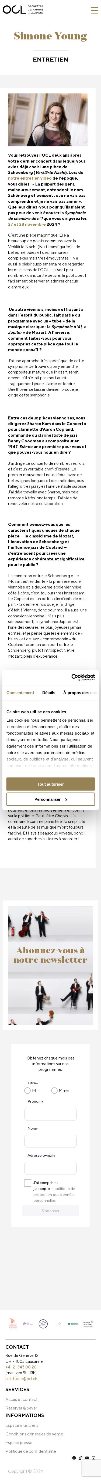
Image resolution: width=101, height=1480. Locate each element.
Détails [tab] (48, 692)
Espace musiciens (21, 1425)
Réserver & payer (21, 1408)
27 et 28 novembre (27, 224)
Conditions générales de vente (34, 1434)
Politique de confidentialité (30, 1451)
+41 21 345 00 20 (21, 1366)
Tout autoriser (50, 784)
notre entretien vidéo (30, 178)
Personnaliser (47, 799)
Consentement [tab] (20, 692)
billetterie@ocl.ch (21, 1378)
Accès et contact (21, 1399)
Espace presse (18, 1442)
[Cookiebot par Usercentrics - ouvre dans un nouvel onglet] (72, 677)
